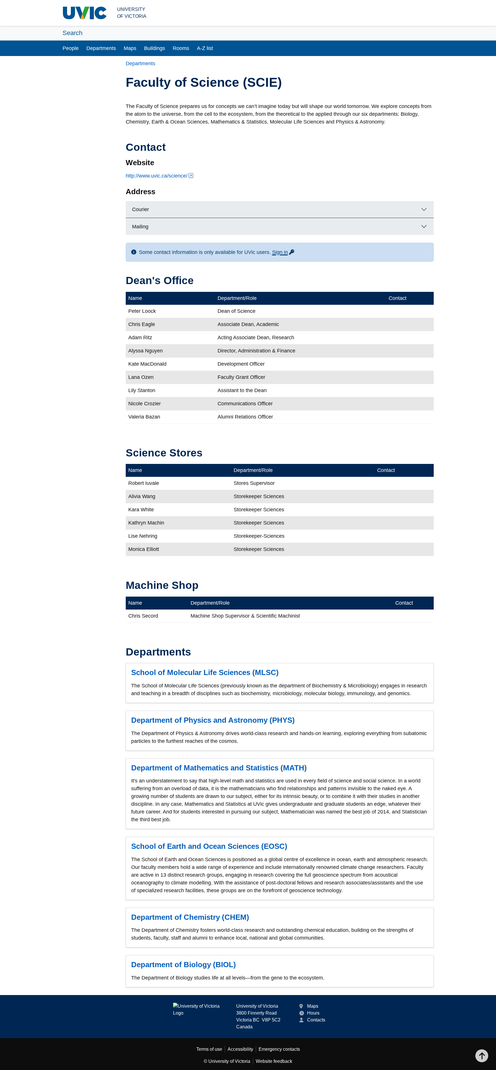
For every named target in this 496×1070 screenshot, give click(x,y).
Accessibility (240, 1049)
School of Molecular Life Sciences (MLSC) (205, 672)
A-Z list (205, 48)
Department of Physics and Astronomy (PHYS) (213, 720)
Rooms (181, 48)
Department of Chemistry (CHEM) (190, 917)
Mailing (140, 227)
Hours (313, 1013)
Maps (130, 48)
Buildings (154, 48)
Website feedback (274, 1061)
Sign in (283, 252)
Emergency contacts (279, 1049)
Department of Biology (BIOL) (183, 965)
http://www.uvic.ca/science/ (156, 176)
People (71, 48)
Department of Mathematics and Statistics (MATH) (219, 768)
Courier (140, 209)
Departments (101, 48)
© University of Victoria (227, 1061)
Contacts (316, 1019)
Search (72, 32)
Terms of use (209, 1049)
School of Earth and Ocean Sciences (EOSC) (209, 846)
